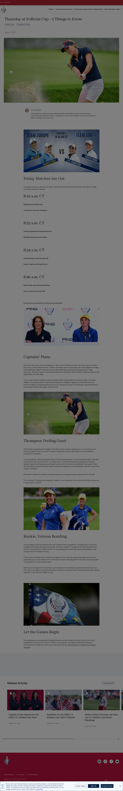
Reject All (93, 786)
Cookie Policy (39, 789)
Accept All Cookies (107, 786)
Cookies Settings (80, 786)
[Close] (120, 786)
